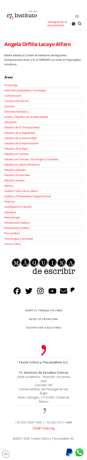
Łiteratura (10, 212)
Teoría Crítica (12, 244)
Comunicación (13, 95)
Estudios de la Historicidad (20, 138)
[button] (77, 16)
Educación (10, 122)
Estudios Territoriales (17, 175)
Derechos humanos (16, 111)
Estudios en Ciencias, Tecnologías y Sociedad (31, 159)
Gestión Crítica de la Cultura (21, 191)
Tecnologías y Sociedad (18, 239)
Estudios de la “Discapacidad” (22, 127)
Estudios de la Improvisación (21, 143)
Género (9, 186)
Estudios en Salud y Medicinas (22, 164)
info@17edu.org (43, 428)
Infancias (9, 201)
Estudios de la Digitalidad (19, 133)
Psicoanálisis (12, 233)
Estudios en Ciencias (16, 154)
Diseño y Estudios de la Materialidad (26, 117)
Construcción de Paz (16, 101)
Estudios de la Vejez (16, 148)
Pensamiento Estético (17, 223)
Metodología (12, 217)
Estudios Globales (15, 170)
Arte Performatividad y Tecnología (25, 90)
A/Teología (11, 85)
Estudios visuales (14, 180)
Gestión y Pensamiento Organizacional (27, 196)
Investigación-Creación (18, 207)
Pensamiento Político (17, 228)
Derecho (9, 106)
